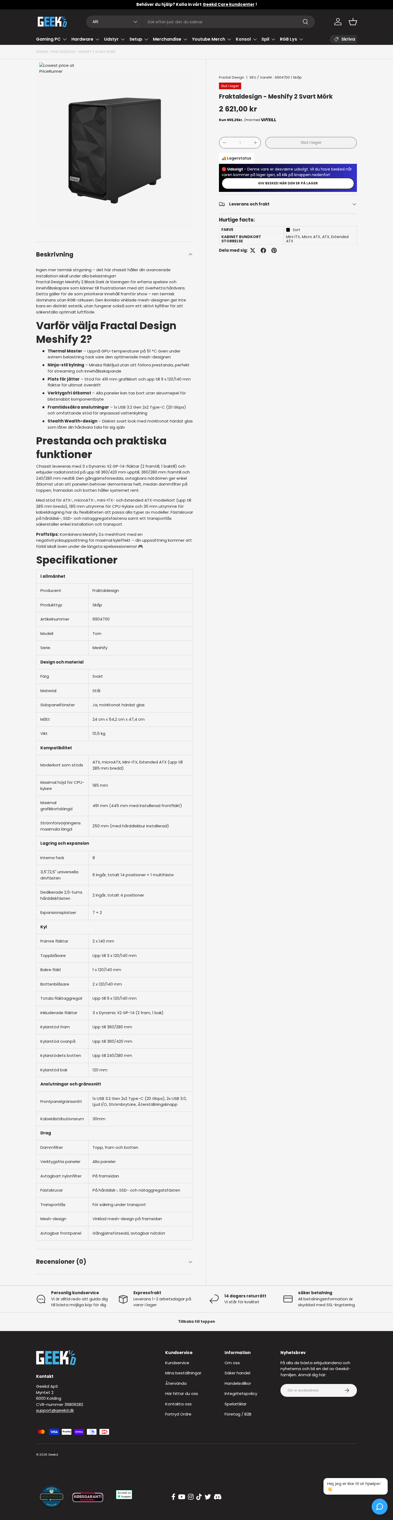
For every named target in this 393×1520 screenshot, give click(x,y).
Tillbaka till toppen (196, 1321)
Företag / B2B (238, 1414)
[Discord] (218, 1497)
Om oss (232, 1363)
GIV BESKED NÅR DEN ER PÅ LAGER (288, 183)
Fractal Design (231, 77)
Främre (42, 51)
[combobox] (200, 21)
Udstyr (111, 39)
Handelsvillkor (238, 1383)
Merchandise (167, 39)
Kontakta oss (178, 1404)
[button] (353, 22)
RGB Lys (288, 39)
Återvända (176, 1383)
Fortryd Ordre (178, 1414)
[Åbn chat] (380, 1507)
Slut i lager (311, 142)
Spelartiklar (235, 1404)
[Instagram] (191, 1497)
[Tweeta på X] (252, 250)
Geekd (53, 1454)
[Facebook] (173, 1497)
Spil (265, 39)
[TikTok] (199, 1497)
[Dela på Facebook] (263, 250)
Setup (135, 39)
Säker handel (237, 1373)
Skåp (297, 77)
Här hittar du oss (181, 1393)
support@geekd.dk (55, 1410)
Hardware (82, 39)
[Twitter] (208, 1497)
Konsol (243, 39)
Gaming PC (48, 39)
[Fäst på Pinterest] (274, 250)
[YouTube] (181, 1497)
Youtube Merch (208, 39)
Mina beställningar (183, 1373)
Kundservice (177, 1363)
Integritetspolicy (241, 1393)
